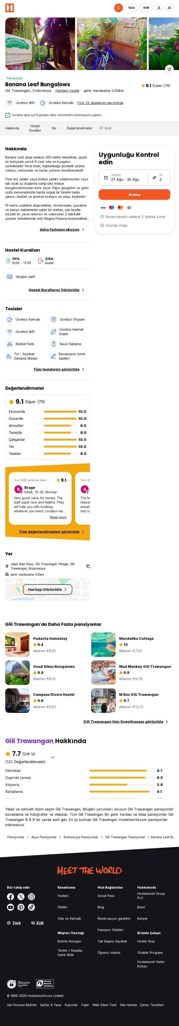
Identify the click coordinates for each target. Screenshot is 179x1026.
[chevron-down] (52, 757)
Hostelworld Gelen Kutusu (151, 964)
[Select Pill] (118, 8)
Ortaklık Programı (150, 952)
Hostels (63, 896)
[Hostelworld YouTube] (10, 907)
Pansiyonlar (14, 78)
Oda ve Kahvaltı (69, 918)
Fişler (85, 1005)
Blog (101, 907)
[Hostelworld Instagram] (31, 896)
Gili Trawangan (17, 90)
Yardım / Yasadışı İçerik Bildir (70, 953)
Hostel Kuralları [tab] (35, 128)
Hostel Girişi (146, 941)
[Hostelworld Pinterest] (20, 907)
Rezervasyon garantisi (114, 918)
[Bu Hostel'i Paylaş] (169, 69)
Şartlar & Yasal (50, 1005)
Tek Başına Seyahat (112, 941)
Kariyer (142, 918)
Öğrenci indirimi (109, 952)
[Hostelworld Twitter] (20, 896)
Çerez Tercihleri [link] (152, 1005)
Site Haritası (128, 1005)
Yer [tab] (54, 128)
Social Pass (106, 896)
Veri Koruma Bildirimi (22, 1005)
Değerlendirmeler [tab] (80, 128)
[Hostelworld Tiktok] (31, 907)
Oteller (62, 907)
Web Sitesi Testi (105, 1005)
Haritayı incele (67, 90)
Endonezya (42, 90)
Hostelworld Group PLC (151, 896)
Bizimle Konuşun (69, 941)
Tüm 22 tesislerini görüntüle (100, 103)
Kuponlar (71, 1005)
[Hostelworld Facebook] (10, 896)
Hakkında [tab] (12, 128)
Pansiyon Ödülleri (110, 930)
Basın (141, 907)
